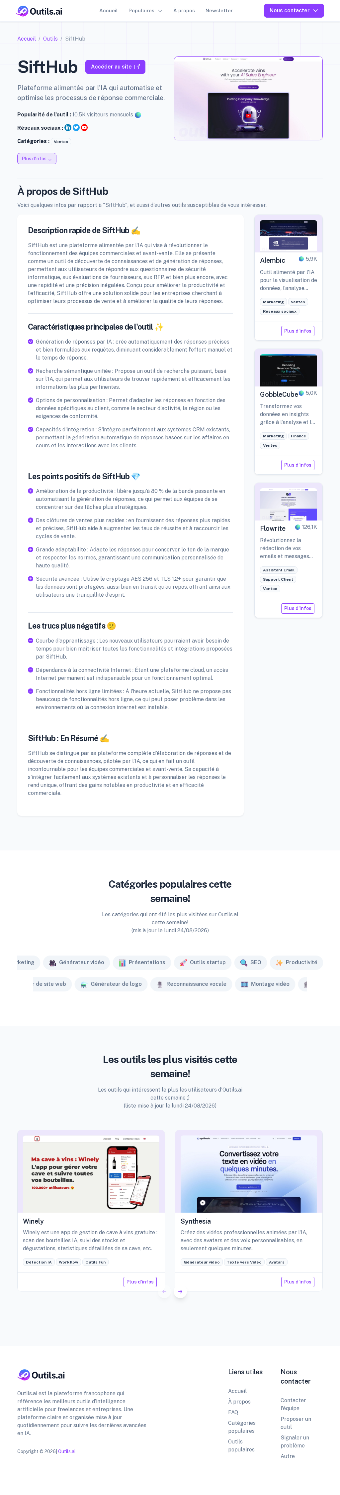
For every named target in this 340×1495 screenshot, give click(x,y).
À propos (184, 10)
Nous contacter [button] (290, 10)
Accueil (108, 10)
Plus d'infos (297, 331)
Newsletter (219, 10)
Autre (288, 1456)
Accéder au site (111, 67)
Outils (50, 39)
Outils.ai (66, 1451)
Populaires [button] (141, 10)
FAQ (233, 1412)
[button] (180, 1291)
